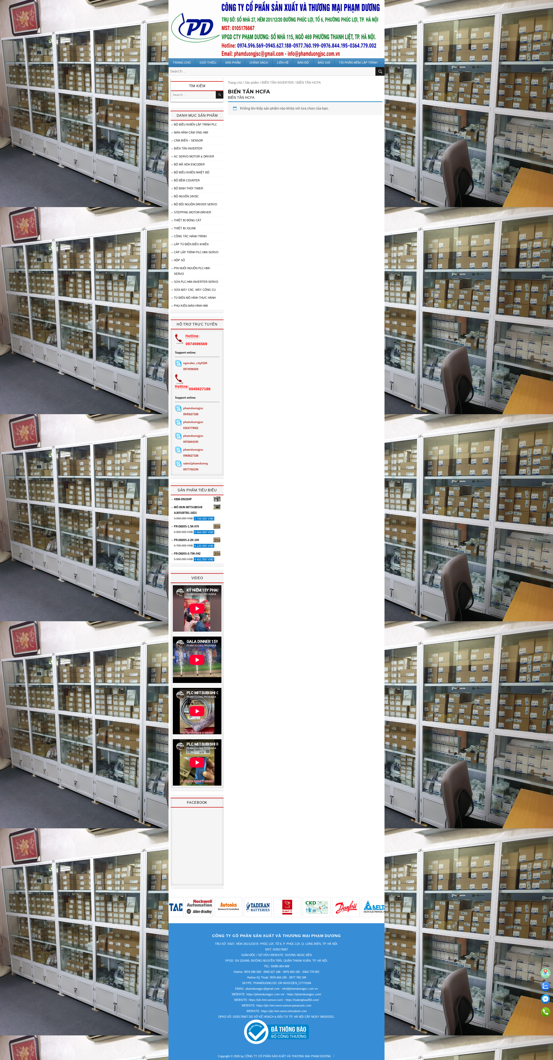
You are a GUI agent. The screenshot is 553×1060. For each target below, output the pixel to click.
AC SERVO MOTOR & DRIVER (194, 156)
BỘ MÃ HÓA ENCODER (189, 164)
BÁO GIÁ (324, 62)
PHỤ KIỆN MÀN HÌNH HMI (191, 305)
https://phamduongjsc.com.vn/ (265, 994)
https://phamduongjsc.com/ (304, 994)
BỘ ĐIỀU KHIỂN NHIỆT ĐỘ (191, 172)
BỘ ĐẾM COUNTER (187, 180)
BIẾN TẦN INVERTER (278, 82)
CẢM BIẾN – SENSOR (188, 140)
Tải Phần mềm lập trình (358, 62)
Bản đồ (303, 62)
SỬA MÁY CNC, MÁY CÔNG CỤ (195, 289)
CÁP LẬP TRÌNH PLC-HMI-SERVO (196, 252)
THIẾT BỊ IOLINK (185, 228)
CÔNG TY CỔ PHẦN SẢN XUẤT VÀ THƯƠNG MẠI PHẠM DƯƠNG (288, 1056)
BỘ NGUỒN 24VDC (186, 196)
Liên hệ (283, 62)
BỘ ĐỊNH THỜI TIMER (188, 188)
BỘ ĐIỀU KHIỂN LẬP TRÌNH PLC (195, 124)
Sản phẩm (233, 62)
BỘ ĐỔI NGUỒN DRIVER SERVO (195, 204)
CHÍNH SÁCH (258, 62)
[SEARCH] (219, 95)
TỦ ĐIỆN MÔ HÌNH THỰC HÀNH (195, 297)
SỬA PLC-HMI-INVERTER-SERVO (196, 281)
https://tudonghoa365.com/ (302, 1000)
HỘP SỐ (179, 260)
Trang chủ (182, 62)
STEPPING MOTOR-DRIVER (192, 212)
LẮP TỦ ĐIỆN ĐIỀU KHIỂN (191, 244)
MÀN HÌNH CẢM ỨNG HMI (191, 132)
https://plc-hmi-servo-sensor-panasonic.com (283, 1005)
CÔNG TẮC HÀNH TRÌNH (190, 236)
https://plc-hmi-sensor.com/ (266, 1000)
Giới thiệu (208, 62)
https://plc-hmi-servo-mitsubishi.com (284, 1011)
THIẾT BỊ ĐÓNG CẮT (187, 220)
